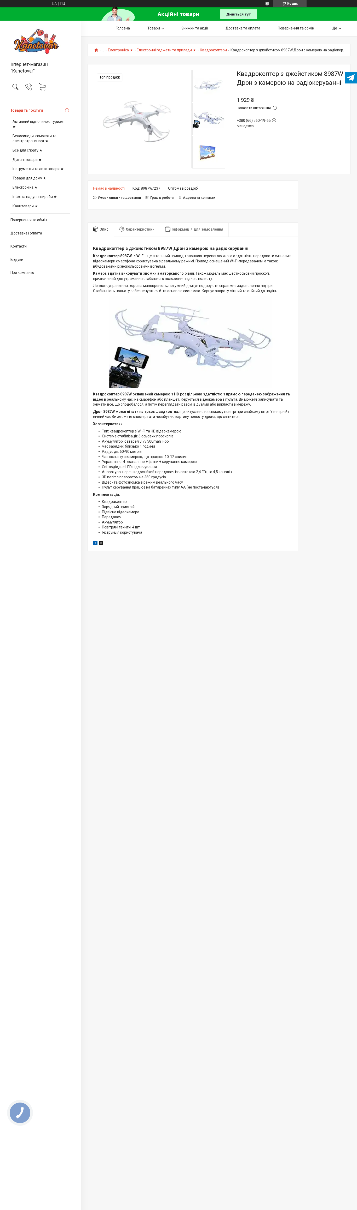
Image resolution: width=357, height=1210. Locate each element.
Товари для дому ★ (29, 178)
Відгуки (16, 259)
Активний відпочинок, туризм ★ (38, 124)
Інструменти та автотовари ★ (38, 169)
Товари (153, 28)
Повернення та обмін (28, 220)
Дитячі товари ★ (27, 160)
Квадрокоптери (213, 50)
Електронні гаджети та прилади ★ (166, 50)
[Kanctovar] (40, 41)
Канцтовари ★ (25, 206)
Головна (123, 28)
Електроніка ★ (25, 187)
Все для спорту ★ (28, 150)
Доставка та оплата (243, 28)
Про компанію (22, 272)
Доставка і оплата (26, 233)
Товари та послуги (26, 110)
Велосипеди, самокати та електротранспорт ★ (34, 138)
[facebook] (95, 544)
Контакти (18, 246)
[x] (101, 544)
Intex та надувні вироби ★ (35, 197)
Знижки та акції (194, 28)
